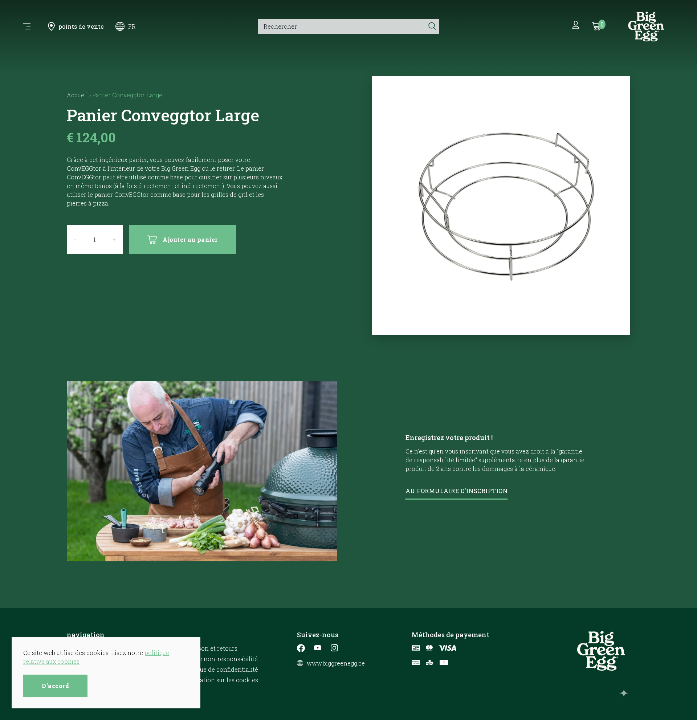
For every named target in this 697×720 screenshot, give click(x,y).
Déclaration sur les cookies (220, 680)
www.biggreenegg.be (336, 663)
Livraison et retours (209, 648)
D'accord (55, 686)
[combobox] (341, 26)
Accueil (77, 95)
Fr (132, 26)
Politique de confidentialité (220, 669)
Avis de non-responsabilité (220, 659)
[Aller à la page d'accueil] (646, 26)
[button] (501, 325)
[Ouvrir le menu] (26, 26)
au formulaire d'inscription (456, 491)
